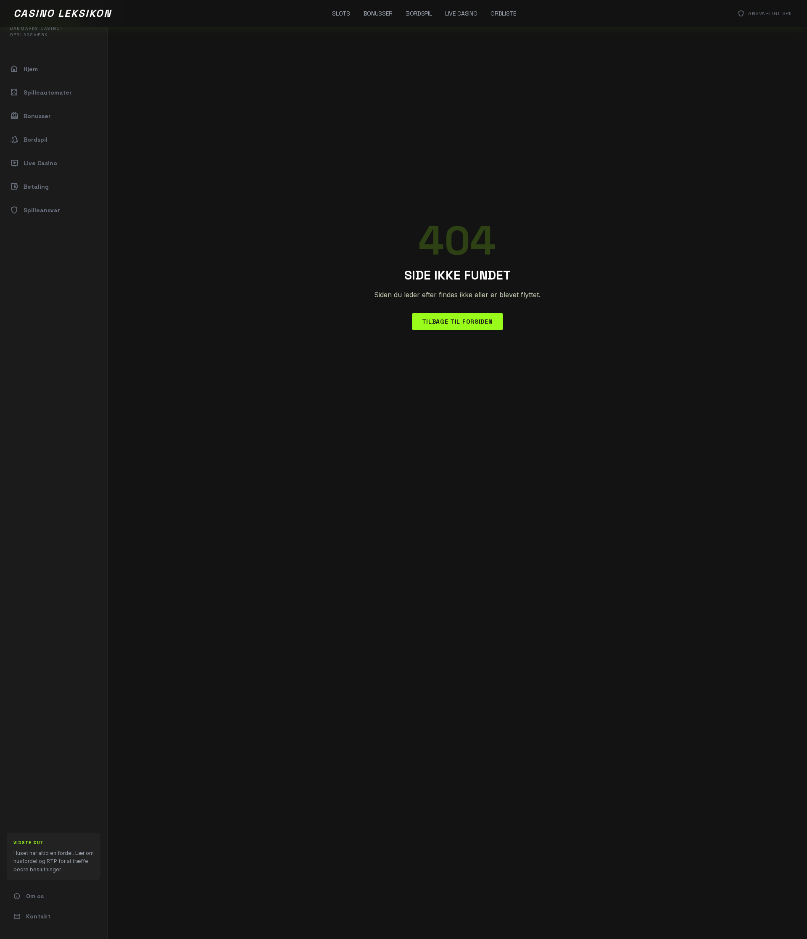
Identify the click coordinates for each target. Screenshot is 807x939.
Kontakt (31, 916)
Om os (28, 896)
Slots (341, 13)
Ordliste (503, 13)
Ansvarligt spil (765, 13)
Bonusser (378, 13)
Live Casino (461, 13)
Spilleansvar (35, 210)
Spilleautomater (41, 92)
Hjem (24, 69)
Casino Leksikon (62, 13)
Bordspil (419, 13)
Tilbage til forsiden (457, 321)
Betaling (29, 187)
